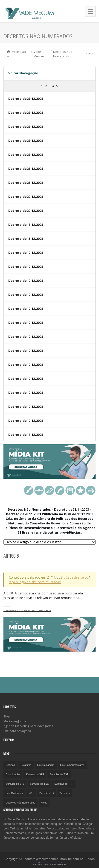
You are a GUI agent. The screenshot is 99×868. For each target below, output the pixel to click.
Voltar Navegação (23, 73)
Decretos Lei (46, 793)
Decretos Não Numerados (20, 802)
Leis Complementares (72, 765)
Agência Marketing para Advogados (28, 726)
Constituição (13, 774)
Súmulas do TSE (39, 783)
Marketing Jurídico (15, 721)
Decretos (64, 793)
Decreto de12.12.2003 (25, 252)
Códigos (10, 765)
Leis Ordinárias (14, 793)
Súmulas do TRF (63, 783)
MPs (31, 793)
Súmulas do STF (34, 774)
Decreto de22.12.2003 (25, 196)
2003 (91, 54)
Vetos (44, 802)
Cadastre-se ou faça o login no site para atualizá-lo (49, 579)
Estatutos (26, 765)
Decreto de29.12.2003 (25, 98)
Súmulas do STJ (15, 783)
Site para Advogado (17, 731)
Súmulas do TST (59, 774)
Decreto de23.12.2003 (25, 168)
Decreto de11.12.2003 (25, 434)
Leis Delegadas (45, 765)
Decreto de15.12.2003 (25, 238)
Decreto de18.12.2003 (25, 224)
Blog (6, 716)
